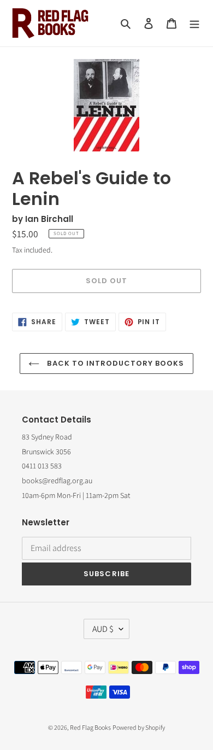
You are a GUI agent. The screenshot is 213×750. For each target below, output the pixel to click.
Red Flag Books (90, 727)
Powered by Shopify (139, 727)
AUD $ (103, 629)
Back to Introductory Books (114, 363)
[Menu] (194, 23)
